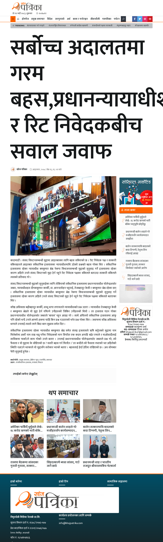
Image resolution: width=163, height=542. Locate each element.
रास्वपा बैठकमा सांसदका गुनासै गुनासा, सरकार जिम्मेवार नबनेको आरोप (24, 466)
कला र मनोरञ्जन (80, 19)
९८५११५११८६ (24, 538)
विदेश (49, 19)
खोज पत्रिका (22, 169)
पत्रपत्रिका (106, 19)
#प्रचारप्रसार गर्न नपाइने (35, 25)
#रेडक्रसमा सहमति (142, 25)
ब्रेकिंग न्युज (34, 360)
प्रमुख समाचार (38, 19)
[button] (13, 19)
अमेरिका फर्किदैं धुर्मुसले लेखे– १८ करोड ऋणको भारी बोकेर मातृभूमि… (26, 430)
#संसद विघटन (37, 362)
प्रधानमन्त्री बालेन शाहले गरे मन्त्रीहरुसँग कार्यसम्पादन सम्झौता (61, 430)
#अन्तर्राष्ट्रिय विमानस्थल (57, 25)
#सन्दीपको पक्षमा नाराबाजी (102, 25)
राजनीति (42, 360)
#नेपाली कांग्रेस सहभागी (79, 25)
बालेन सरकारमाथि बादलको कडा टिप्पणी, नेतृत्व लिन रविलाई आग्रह (98, 430)
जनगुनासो (59, 19)
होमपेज (25, 19)
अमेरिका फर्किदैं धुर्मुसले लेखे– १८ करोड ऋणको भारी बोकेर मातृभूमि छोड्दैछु (137, 220)
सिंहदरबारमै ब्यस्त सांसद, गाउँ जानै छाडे (63, 464)
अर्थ (68, 19)
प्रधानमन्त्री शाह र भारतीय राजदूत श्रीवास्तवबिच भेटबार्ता (99, 464)
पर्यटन (117, 19)
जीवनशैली (95, 19)
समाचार (49, 360)
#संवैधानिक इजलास (23, 362)
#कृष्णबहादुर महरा (124, 25)
